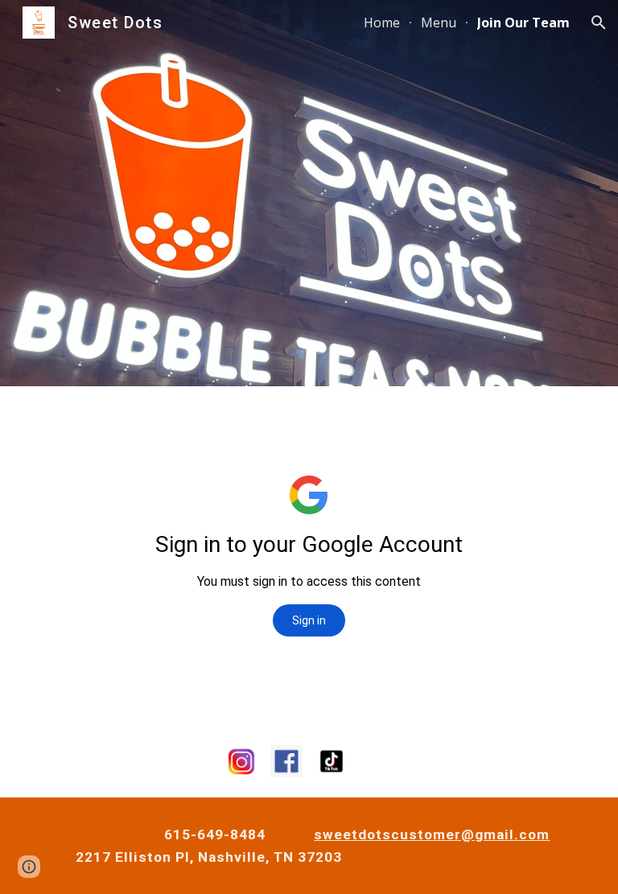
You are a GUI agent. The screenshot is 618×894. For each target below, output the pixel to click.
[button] (598, 22)
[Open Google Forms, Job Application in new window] (497, 426)
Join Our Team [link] (523, 22)
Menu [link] (438, 22)
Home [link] (382, 22)
